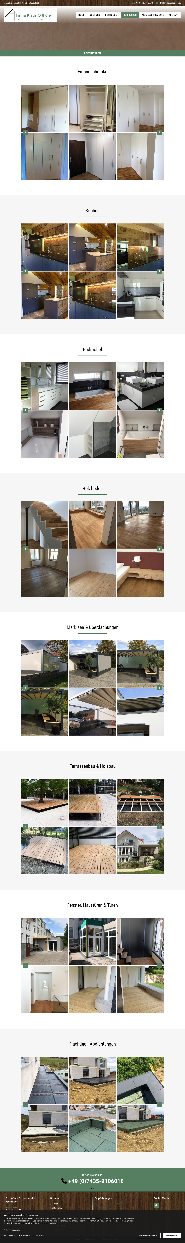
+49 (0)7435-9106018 (143, 3)
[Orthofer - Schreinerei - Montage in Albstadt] (30, 15)
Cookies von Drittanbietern (33, 1235)
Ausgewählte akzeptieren (148, 1235)
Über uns (95, 15)
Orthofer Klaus (100, 1206)
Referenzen (130, 15)
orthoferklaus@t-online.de (169, 3)
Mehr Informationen (12, 1230)
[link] (95, 15)
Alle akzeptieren (172, 1235)
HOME (55, 1204)
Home (81, 15)
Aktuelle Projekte (153, 15)
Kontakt (174, 15)
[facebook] (156, 1205)
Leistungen (111, 15)
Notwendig (11, 1235)
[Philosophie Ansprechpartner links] (99, 15)
